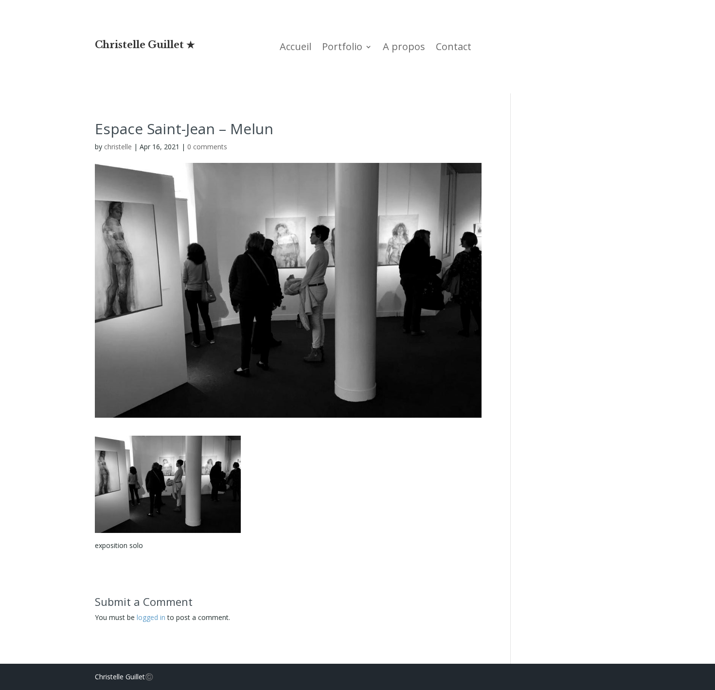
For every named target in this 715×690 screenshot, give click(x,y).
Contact (453, 48)
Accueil (295, 48)
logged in (151, 617)
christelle (118, 146)
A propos (404, 48)
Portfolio (342, 48)
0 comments (207, 146)
